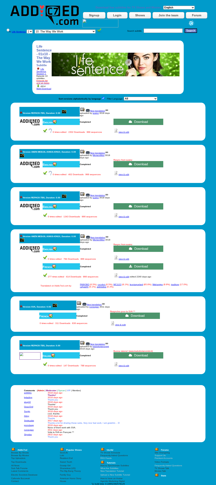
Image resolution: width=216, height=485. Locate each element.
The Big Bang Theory (70, 471)
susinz (96, 113)
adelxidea (101, 287)
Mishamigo (158, 284)
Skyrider (28, 434)
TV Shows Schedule (110, 452)
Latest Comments (19, 471)
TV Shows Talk (162, 468)
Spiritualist (29, 420)
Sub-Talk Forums (19, 468)
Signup (94, 15)
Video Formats (162, 462)
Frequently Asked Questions (114, 455)
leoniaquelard (136, 284)
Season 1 (41, 74)
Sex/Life (64, 452)
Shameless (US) (68, 468)
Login (117, 15)
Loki (62, 455)
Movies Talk (160, 471)
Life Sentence (41, 70)
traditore (175, 284)
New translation (97, 111)
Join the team (168, 15)
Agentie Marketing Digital (112, 481)
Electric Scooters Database (24, 475)
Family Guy (65, 475)
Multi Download (43, 88)
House (63, 481)
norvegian (94, 307)
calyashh (84, 287)
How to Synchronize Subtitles (114, 465)
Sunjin (27, 411)
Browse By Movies (20, 455)
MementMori (98, 155)
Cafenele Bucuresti (20, 478)
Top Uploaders (18, 458)
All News (15, 465)
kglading (28, 397)
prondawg (29, 425)
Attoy (26, 416)
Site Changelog (162, 452)
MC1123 (117, 284)
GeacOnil (28, 407)
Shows (140, 15)
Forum (196, 15)
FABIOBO (84, 284)
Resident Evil (66, 458)
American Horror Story (70, 478)
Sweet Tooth (66, 462)
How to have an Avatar (111, 478)
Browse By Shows (20, 452)
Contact (15, 481)
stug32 (27, 402)
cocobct (102, 284)
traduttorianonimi (101, 346)
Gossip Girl (65, 465)
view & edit (124, 132)
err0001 (28, 393)
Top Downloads (18, 462)
